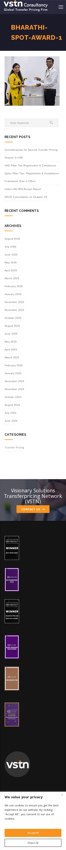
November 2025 (14, 309)
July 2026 (10, 246)
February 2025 (14, 365)
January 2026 (13, 294)
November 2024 (14, 389)
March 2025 (12, 357)
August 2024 (12, 404)
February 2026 (14, 286)
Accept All (33, 832)
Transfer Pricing (14, 447)
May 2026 (11, 262)
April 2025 (11, 349)
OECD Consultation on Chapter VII (26, 196)
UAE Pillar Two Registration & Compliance (30, 165)
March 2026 (12, 278)
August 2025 (12, 325)
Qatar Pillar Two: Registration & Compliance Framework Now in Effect (32, 177)
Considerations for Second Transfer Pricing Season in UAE (31, 153)
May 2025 (11, 341)
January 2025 (13, 373)
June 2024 (11, 420)
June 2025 (11, 333)
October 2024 (13, 397)
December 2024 (14, 381)
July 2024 (10, 412)
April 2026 (11, 270)
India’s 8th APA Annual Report (23, 189)
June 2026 (11, 254)
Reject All (33, 842)
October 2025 (13, 317)
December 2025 (14, 302)
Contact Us (31, 509)
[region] (33, 821)
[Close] (62, 795)
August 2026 (12, 238)
